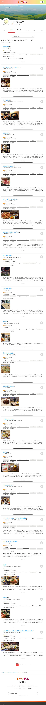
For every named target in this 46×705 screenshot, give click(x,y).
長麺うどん (6, 46)
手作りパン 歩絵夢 (8, 353)
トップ (4, 30)
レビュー (9, 672)
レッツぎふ (3, 672)
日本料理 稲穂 (7, 255)
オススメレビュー (11, 30)
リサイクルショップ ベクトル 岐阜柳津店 (14, 518)
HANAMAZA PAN (8, 485)
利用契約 (23, 686)
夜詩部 (5, 321)
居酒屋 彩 (6, 133)
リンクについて (29, 685)
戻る (3, 1)
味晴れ (5, 597)
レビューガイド (17, 688)
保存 (41, 48)
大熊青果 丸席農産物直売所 (10, 232)
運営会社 (30, 688)
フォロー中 (27, 30)
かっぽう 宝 (6, 100)
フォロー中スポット (19, 30)
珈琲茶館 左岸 (7, 288)
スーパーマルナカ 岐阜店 (10, 541)
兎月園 (5, 452)
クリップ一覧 (4, 704)
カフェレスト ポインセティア (11, 67)
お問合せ (24, 688)
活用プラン (21, 685)
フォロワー (34, 30)
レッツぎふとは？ (11, 686)
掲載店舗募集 (14, 685)
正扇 (4, 564)
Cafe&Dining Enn (8, 166)
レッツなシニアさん (16, 672)
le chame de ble (8, 419)
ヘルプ (18, 686)
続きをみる (23, 61)
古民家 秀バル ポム (8, 386)
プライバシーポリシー (32, 686)
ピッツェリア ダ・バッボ (10, 199)
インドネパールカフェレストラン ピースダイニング (17, 630)
